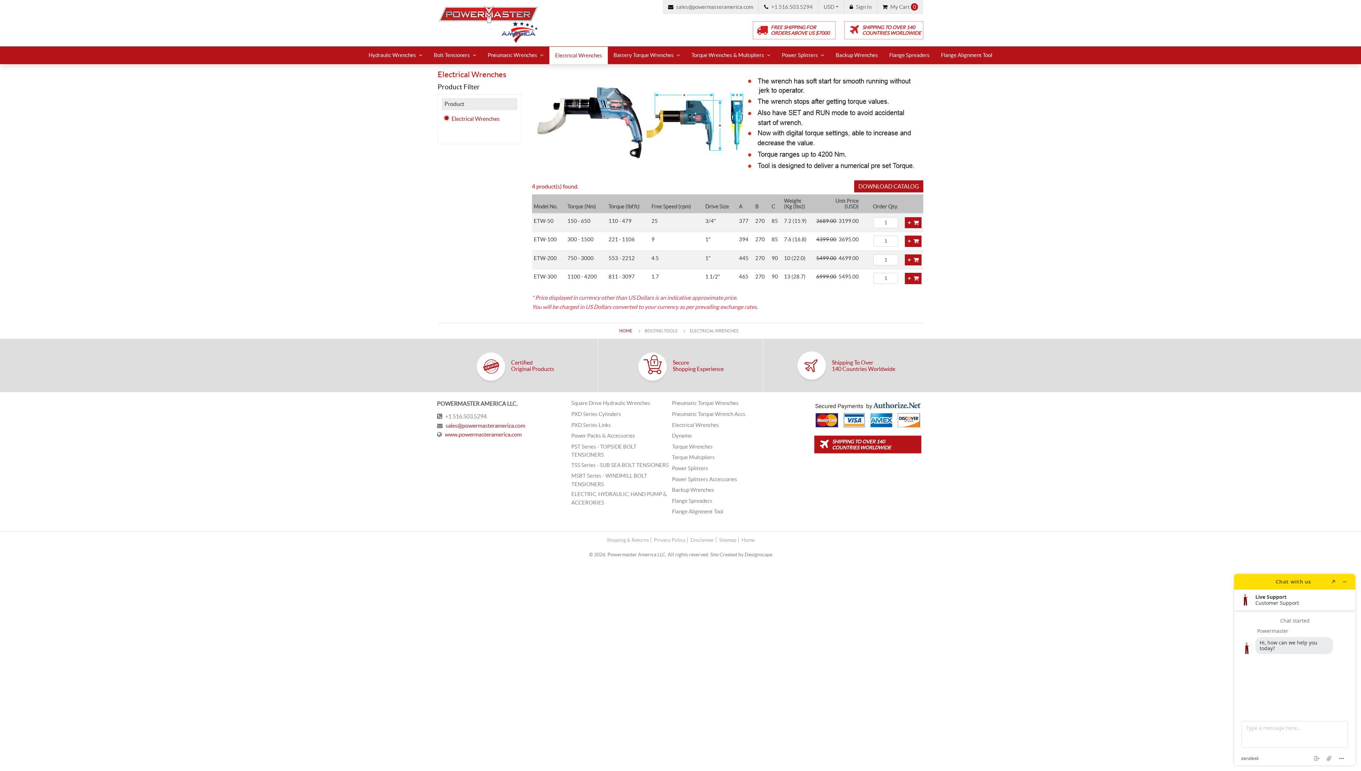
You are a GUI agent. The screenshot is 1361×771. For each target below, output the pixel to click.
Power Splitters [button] (800, 55)
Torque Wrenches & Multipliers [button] (727, 55)
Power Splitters (690, 468)
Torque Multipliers (693, 457)
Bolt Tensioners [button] (452, 55)
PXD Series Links (591, 425)
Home (625, 330)
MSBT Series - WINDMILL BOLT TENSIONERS (609, 480)
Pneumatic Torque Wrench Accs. (709, 414)
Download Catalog (888, 186)
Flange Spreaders (909, 55)
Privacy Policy (669, 540)
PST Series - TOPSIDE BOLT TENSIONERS (604, 451)
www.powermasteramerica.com (483, 434)
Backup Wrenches (857, 55)
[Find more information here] (1294, 669)
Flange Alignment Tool (966, 55)
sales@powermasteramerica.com (485, 425)
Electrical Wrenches (578, 55)
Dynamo (681, 436)
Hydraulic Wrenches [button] (392, 55)
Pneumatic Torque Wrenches (705, 403)
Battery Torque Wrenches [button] (644, 55)
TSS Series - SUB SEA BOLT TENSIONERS (620, 465)
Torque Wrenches (692, 447)
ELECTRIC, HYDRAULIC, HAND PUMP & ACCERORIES (619, 498)
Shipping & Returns (628, 540)
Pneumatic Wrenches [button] (512, 55)
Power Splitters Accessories (704, 479)
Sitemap (727, 540)
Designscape (758, 554)
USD (829, 7)
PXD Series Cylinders (596, 414)
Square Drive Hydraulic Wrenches (610, 403)
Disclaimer (702, 540)
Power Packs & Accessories (603, 436)
